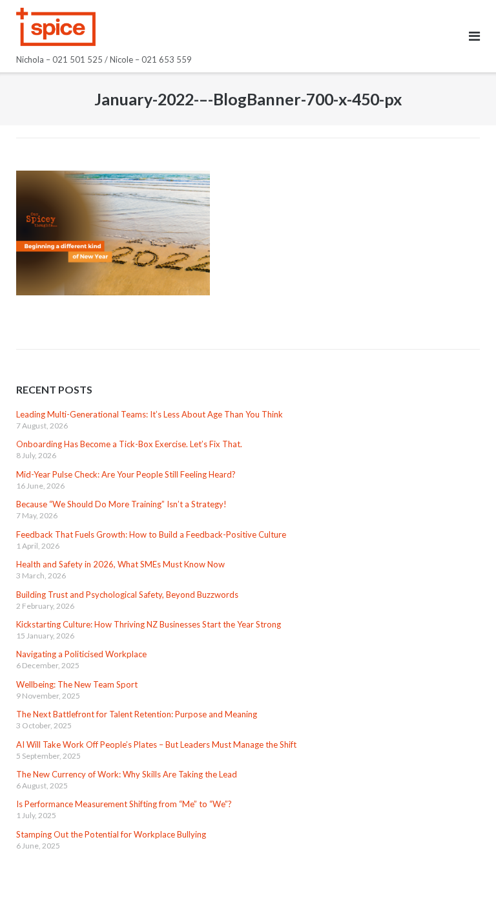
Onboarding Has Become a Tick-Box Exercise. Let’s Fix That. (129, 444)
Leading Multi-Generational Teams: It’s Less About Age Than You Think (149, 414)
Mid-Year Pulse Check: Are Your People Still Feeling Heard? (126, 474)
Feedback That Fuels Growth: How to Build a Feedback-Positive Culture (151, 534)
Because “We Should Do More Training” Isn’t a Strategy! (121, 504)
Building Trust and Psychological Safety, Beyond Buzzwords (127, 594)
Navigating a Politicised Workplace (81, 654)
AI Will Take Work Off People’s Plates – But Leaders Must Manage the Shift (156, 744)
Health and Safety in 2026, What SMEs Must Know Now (120, 564)
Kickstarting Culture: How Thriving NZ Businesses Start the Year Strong (148, 624)
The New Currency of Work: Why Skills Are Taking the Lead (126, 774)
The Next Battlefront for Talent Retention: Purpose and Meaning (136, 714)
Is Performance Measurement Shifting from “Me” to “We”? (124, 804)
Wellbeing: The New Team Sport (77, 684)
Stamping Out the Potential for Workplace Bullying (111, 834)
